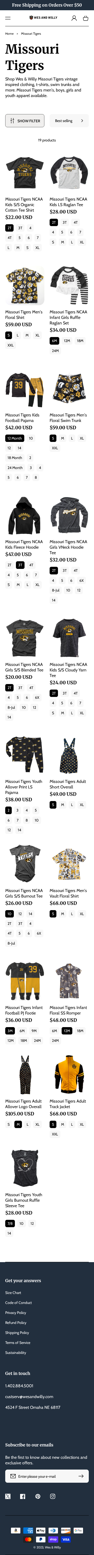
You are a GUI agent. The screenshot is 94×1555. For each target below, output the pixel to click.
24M (55, 350)
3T (20, 228)
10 (31, 438)
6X (81, 580)
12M (67, 340)
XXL (11, 345)
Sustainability (15, 1352)
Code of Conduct (18, 1302)
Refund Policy (15, 1322)
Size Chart (13, 1292)
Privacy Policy (15, 1312)
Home (9, 33)
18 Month (15, 457)
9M (34, 1030)
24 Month (15, 467)
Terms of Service (17, 1342)
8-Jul (55, 590)
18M (80, 340)
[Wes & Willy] (47, 18)
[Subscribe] (82, 1476)
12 (9, 448)
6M (54, 340)
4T (9, 237)
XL (37, 247)
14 (19, 448)
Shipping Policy (17, 1332)
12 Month (15, 438)
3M (10, 1030)
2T (9, 228)
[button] (8, 18)
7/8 (10, 1223)
